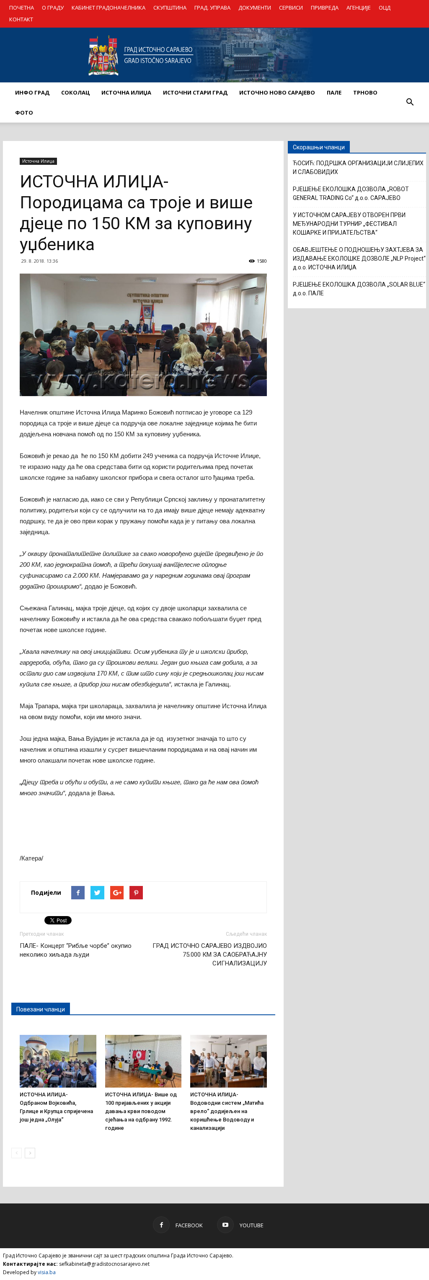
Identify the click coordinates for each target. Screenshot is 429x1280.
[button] (410, 102)
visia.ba (47, 1272)
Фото (24, 112)
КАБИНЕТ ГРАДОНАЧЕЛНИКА (108, 7)
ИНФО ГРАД (32, 92)
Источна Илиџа (38, 161)
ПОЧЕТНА (21, 7)
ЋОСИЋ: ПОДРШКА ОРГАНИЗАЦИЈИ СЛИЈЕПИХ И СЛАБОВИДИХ (358, 167)
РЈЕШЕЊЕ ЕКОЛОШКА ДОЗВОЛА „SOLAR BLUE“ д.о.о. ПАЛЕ (359, 289)
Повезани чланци (40, 1009)
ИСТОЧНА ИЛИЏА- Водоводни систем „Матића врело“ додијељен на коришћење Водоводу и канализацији (227, 1111)
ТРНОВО (365, 92)
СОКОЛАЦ (75, 92)
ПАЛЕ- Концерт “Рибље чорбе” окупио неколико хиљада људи (76, 950)
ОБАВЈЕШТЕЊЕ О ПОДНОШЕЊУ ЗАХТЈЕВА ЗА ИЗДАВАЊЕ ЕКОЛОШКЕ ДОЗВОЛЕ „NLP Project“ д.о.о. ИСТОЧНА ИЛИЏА (359, 258)
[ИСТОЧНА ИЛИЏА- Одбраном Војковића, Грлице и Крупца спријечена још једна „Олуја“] (58, 1061)
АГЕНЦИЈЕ (358, 7)
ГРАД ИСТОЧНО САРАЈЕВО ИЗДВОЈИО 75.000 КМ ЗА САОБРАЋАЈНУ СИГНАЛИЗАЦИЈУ (209, 954)
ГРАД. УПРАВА (212, 7)
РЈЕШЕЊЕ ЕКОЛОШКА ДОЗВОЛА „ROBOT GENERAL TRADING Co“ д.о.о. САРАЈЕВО (351, 193)
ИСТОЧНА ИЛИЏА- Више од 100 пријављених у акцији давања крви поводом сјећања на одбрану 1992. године (141, 1111)
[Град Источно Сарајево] (214, 55)
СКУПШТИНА (169, 7)
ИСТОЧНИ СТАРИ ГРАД (195, 92)
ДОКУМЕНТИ (254, 7)
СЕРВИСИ (291, 7)
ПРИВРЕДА (325, 7)
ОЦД (384, 7)
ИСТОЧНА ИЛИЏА (126, 92)
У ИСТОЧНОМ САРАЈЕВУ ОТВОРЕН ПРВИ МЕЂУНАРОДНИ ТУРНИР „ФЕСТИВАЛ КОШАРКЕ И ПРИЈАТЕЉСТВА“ (349, 224)
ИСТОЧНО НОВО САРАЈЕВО (277, 92)
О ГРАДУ (53, 7)
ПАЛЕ (334, 92)
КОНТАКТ (21, 19)
